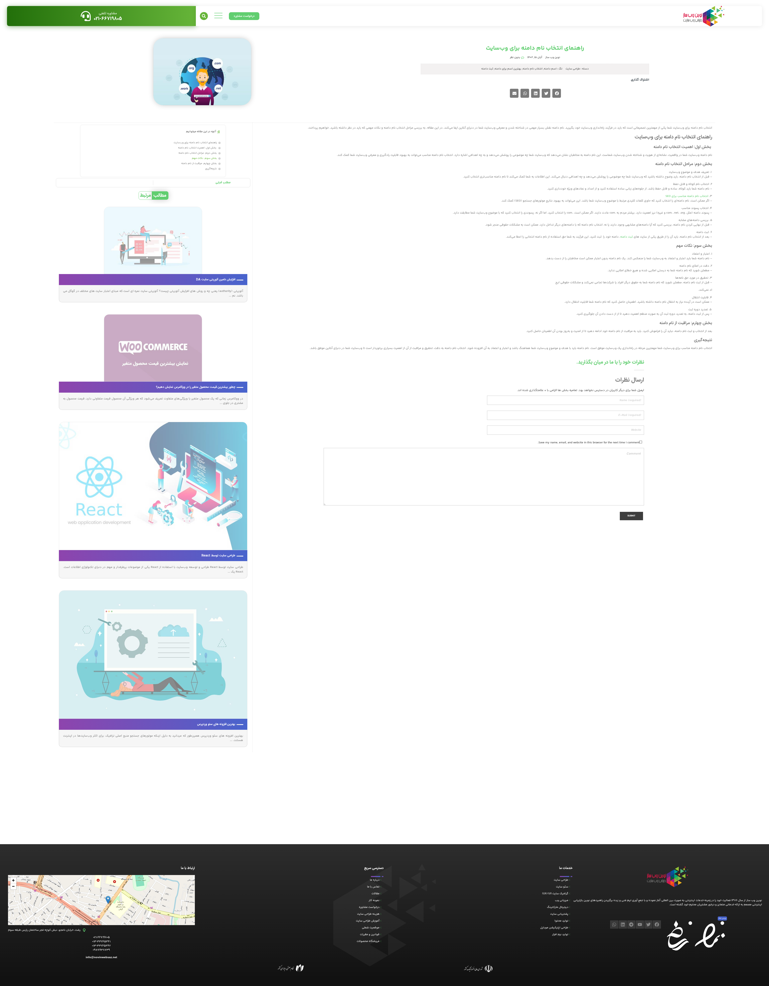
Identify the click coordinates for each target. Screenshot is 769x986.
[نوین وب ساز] (667, 876)
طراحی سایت (573, 69)
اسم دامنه (550, 69)
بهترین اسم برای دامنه (507, 69)
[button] (204, 16)
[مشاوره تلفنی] (86, 16)
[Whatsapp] (614, 924)
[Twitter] (648, 924)
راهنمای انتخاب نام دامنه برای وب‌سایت (195, 143)
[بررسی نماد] (722, 923)
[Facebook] (657, 924)
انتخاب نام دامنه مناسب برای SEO (686, 196)
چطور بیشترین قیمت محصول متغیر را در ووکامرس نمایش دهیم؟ (195, 387)
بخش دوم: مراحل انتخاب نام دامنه (197, 153)
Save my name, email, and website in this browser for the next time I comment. (588, 442)
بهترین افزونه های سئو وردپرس (216, 724)
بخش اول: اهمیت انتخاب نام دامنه (197, 148)
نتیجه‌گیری (211, 169)
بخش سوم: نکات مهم (204, 158)
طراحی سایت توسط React (218, 555)
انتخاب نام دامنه (532, 69)
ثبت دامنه (487, 69)
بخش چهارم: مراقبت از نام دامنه (199, 163)
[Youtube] (640, 924)
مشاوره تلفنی (108, 13)
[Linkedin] (623, 924)
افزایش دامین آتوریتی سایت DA (215, 279)
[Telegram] (631, 924)
